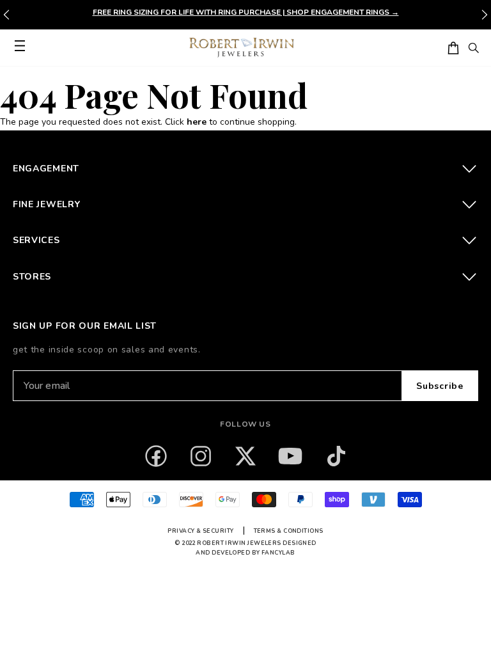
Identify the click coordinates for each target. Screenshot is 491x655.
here (197, 122)
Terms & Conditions (288, 531)
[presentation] (484, 14)
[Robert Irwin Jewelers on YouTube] (290, 456)
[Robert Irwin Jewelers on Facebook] (156, 456)
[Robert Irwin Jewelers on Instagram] (201, 456)
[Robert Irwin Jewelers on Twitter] (245, 456)
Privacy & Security (200, 531)
